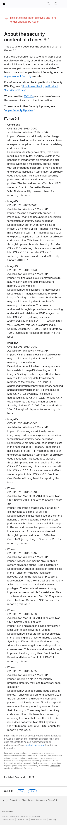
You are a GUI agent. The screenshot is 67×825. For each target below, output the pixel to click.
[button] (48, 4)
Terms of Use (22, 820)
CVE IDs (29, 96)
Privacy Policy (8, 820)
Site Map (52, 820)
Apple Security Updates (19, 110)
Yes (21, 791)
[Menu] (63, 4)
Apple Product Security (18, 76)
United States (7, 811)
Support (13, 800)
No (32, 791)
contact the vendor (35, 745)
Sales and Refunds (38, 820)
